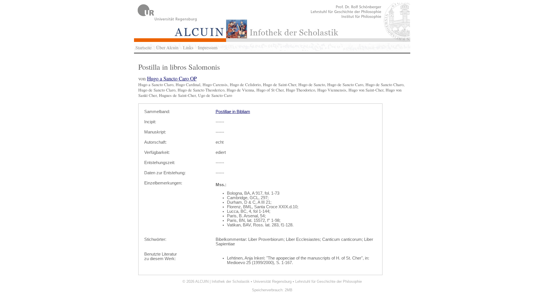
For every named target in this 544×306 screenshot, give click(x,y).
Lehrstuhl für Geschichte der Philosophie (328, 281)
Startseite (143, 47)
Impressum (207, 47)
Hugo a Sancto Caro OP (172, 78)
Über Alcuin (167, 47)
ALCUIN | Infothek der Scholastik (222, 281)
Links (188, 47)
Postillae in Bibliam (233, 111)
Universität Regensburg (272, 281)
